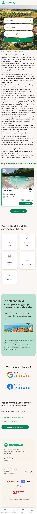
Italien (10, 51)
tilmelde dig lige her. (9, 470)
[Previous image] (4, 187)
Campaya (4, 51)
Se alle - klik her (18, 211)
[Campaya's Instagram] (31, 471)
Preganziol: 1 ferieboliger (10, 421)
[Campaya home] (9, 2)
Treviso (21, 51)
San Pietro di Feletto (15, 188)
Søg (18, 40)
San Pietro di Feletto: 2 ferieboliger (13, 418)
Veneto (15, 51)
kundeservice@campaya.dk (12, 451)
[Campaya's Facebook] (27, 471)
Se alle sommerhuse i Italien (15, 427)
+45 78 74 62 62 (15, 450)
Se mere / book (26, 203)
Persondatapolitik (8, 459)
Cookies (6, 460)
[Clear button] (30, 20)
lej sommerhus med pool (17, 145)
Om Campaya (7, 457)
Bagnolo (25, 188)
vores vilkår (28, 341)
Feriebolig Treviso (13, 153)
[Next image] (32, 187)
